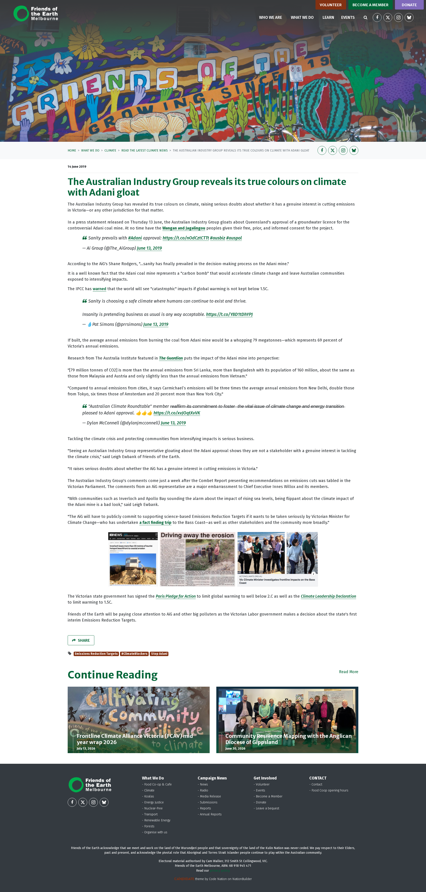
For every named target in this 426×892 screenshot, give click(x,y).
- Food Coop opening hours (328, 790)
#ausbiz (217, 238)
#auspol (234, 238)
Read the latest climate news (144, 150)
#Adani (135, 238)
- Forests (148, 826)
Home (72, 150)
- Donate (260, 802)
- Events (259, 790)
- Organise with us (154, 832)
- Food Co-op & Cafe (157, 784)
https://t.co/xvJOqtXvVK (177, 413)
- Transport (150, 814)
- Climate (148, 790)
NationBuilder (242, 879)
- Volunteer (262, 784)
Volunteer (331, 5)
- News (203, 784)
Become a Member (371, 5)
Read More (348, 671)
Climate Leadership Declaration (328, 596)
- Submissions (207, 802)
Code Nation (218, 879)
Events (348, 17)
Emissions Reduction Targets (96, 654)
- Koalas (148, 796)
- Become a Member (268, 796)
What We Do (90, 150)
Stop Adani (159, 654)
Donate (409, 5)
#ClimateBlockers (134, 654)
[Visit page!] (377, 17)
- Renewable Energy (156, 820)
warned (99, 288)
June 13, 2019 (149, 248)
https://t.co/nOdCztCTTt (186, 238)
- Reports (204, 808)
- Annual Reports (210, 814)
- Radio (203, 790)
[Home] (35, 13)
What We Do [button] (305, 17)
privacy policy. (220, 871)
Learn (328, 17)
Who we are (270, 17)
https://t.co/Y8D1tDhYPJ (229, 314)
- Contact (315, 784)
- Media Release (209, 796)
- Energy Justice (153, 802)
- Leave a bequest (266, 808)
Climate (110, 150)
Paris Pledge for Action (176, 596)
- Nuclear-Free (152, 808)
